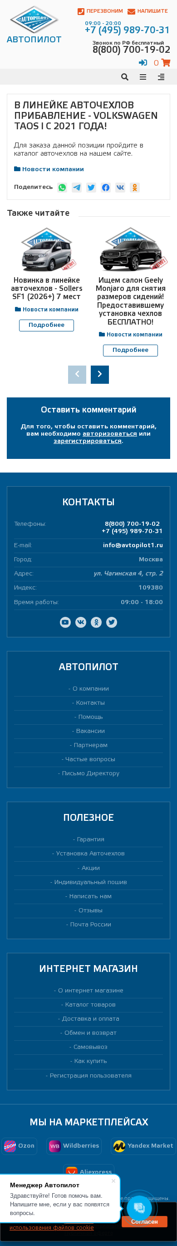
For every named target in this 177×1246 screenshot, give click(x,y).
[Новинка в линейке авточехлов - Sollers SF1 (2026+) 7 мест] (46, 249)
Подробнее (46, 325)
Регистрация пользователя (91, 1076)
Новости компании (53, 170)
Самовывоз (91, 1047)
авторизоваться (110, 434)
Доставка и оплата (90, 1019)
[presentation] (77, 375)
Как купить (90, 1061)
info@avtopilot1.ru (133, 546)
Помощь (91, 717)
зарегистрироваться (88, 441)
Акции (91, 868)
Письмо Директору (90, 774)
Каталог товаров (90, 1005)
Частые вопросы (90, 760)
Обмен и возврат (90, 1033)
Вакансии (90, 731)
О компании (91, 689)
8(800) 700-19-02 (132, 524)
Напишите (153, 11)
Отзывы (91, 911)
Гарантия (90, 840)
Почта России (90, 925)
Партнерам (91, 745)
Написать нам (90, 897)
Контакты (90, 703)
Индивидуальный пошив (90, 882)
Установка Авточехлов (90, 854)
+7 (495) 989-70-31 (132, 531)
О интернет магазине (90, 991)
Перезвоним (105, 11)
